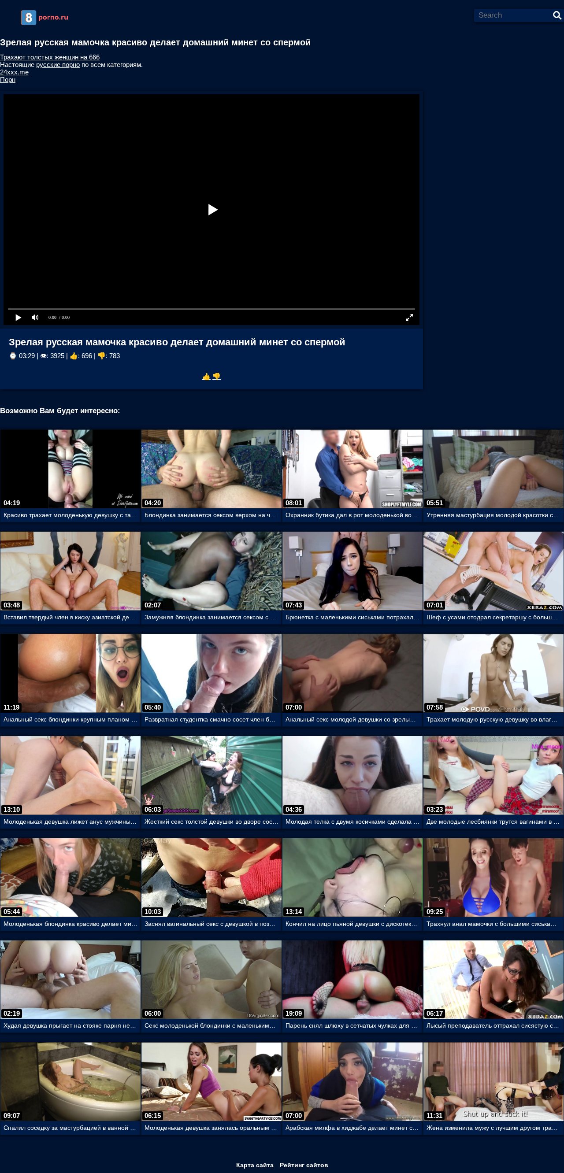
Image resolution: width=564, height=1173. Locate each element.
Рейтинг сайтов (304, 1165)
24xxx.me (14, 72)
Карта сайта (255, 1165)
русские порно (58, 64)
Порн (7, 79)
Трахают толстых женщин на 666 (50, 57)
